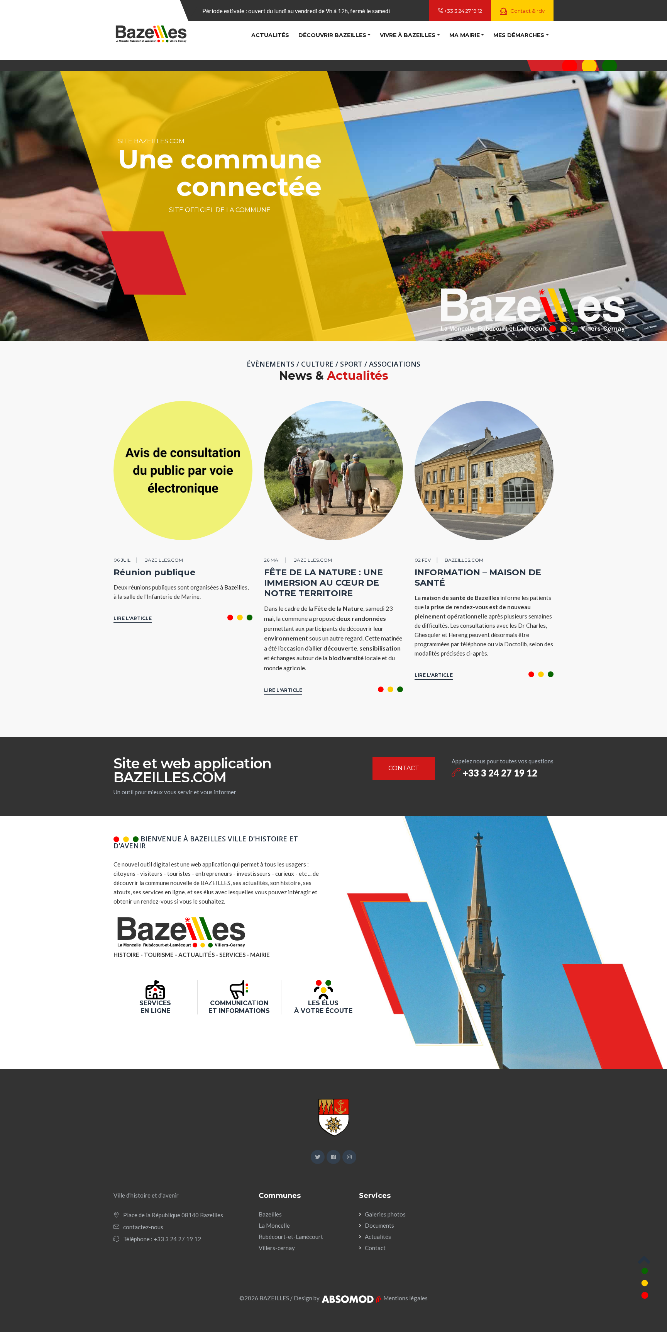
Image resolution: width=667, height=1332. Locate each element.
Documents (379, 1225)
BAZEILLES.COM (163, 560)
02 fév (423, 560)
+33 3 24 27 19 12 (462, 11)
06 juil (121, 560)
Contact (375, 1247)
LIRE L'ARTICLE (132, 618)
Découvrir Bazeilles (332, 35)
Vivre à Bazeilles (407, 35)
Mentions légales (405, 1298)
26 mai (271, 560)
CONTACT (403, 768)
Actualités (270, 35)
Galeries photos (385, 1214)
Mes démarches (518, 35)
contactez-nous (143, 1226)
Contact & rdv (527, 11)
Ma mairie (464, 35)
